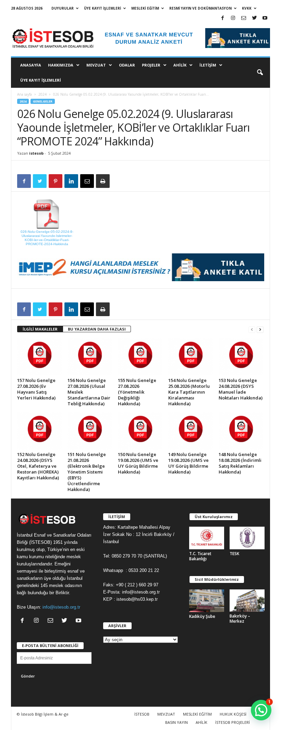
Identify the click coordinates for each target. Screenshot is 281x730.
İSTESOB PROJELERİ (232, 722)
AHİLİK (179, 65)
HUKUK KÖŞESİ (233, 714)
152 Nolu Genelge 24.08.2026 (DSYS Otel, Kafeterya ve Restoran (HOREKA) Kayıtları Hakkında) (38, 466)
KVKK (247, 8)
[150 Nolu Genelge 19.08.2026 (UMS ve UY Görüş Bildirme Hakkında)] (140, 431)
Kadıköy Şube (202, 616)
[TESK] (247, 538)
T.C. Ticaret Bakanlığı (200, 556)
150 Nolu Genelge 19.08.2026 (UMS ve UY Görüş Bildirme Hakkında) (138, 463)
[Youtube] (265, 18)
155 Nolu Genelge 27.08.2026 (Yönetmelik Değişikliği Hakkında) (137, 392)
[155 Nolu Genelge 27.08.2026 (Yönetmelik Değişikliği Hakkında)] (140, 356)
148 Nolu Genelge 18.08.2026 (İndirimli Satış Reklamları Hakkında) (240, 463)
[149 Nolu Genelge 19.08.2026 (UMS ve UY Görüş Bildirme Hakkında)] (190, 431)
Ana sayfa (24, 94)
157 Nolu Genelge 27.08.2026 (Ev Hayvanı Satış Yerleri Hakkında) (36, 389)
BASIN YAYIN (176, 722)
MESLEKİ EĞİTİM (145, 8)
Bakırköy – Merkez (240, 618)
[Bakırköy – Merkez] (247, 600)
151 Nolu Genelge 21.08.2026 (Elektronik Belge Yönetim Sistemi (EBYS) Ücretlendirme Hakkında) (87, 471)
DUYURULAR (62, 8)
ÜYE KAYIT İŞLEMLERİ (102, 8)
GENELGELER (42, 101)
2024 (42, 94)
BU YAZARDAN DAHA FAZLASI (97, 329)
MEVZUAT (96, 65)
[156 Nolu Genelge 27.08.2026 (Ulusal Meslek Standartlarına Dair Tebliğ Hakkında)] (90, 356)
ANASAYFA (30, 65)
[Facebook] (222, 18)
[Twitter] (254, 18)
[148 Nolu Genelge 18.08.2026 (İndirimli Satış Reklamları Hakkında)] (241, 431)
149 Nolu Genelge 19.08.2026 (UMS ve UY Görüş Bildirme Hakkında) (188, 463)
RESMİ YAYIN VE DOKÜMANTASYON (200, 8)
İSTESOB (141, 714)
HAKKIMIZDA (60, 65)
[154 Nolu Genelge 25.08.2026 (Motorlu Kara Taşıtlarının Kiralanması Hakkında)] (190, 356)
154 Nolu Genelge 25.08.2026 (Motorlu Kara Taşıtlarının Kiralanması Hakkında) (189, 392)
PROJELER (151, 65)
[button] (259, 72)
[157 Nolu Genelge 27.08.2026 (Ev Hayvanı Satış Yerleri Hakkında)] (39, 356)
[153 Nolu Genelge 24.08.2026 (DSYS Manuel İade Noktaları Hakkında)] (241, 356)
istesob (36, 153)
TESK (234, 554)
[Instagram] (233, 18)
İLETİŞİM (207, 65)
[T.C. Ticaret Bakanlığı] (206, 538)
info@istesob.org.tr (61, 607)
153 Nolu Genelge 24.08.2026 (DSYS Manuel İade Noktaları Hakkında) (240, 389)
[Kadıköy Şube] (206, 600)
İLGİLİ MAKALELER (40, 329)
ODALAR (127, 65)
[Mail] (244, 18)
